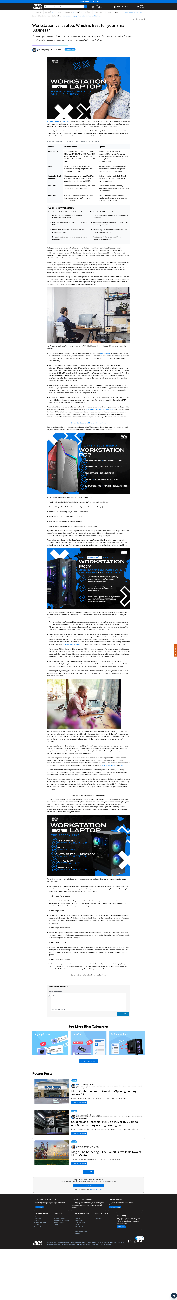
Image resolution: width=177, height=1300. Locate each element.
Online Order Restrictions (61, 1220)
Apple (78, 12)
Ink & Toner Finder (80, 1222)
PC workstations (53, 121)
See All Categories (88, 1061)
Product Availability (59, 1218)
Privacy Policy (121, 1242)
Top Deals (48, 12)
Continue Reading (79, 1102)
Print (134, 19)
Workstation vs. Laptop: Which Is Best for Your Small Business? (82, 16)
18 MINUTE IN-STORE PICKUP (133, 12)
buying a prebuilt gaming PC (73, 644)
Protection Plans (38, 1227)
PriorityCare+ (98, 12)
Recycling (36, 1224)
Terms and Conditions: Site (53, 1244)
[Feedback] (175, 650)
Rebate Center (79, 1220)
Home (34, 16)
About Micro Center (51, 1242)
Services (87, 12)
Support (116, 12)
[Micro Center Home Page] (37, 6)
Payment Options (59, 1222)
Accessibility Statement (63, 1242)
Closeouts (98, 1216)
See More (89, 1172)
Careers (77, 1224)
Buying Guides (56, 16)
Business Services (80, 1229)
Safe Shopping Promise (40, 1222)
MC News (108, 12)
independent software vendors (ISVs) (99, 409)
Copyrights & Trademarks (83, 1244)
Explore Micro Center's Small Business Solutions (88, 975)
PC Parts (58, 12)
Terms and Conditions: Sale (68, 1244)
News (74, 1080)
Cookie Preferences (106, 1244)
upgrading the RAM (109, 765)
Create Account (96, 1189)
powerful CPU (105, 353)
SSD (121, 765)
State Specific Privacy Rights (78, 1242)
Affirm (56, 1224)
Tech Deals (95, 2)
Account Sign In (95, 1244)
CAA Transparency (91, 1242)
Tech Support (99, 1218)
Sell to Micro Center (80, 1227)
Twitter (131, 1241)
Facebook (128, 1241)
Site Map (77, 1233)
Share (141, 19)
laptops (65, 121)
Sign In (88, 1185)
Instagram (135, 1241)
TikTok (140, 1241)
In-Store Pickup (58, 1216)
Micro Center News (44, 16)
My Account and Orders (40, 1216)
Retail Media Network (81, 1231)
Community (78, 1216)
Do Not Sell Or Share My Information (107, 1242)
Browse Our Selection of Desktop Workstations (88, 423)
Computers (68, 12)
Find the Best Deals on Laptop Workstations (88, 795)
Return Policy (37, 1218)
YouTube (138, 1241)
